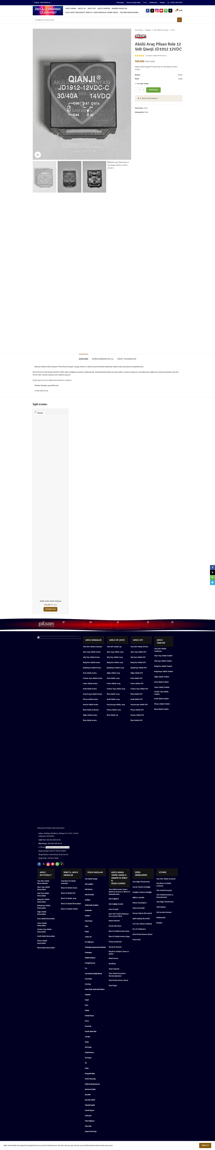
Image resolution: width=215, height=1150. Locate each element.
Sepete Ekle (153, 90)
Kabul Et (205, 1145)
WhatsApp (120, 3)
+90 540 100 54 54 (50, 843)
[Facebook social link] (148, 11)
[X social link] (152, 11)
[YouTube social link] (161, 11)
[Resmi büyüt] (38, 155)
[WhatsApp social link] (166, 11)
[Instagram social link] (157, 11)
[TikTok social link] (170, 11)
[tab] (83, 358)
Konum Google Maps (134, 3)
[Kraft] (73, 625)
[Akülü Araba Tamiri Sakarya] (50, 505)
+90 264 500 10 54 (50, 840)
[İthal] (100, 625)
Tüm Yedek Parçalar (161, 30)
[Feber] (155, 625)
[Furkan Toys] (128, 625)
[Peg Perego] (46, 625)
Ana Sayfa (138, 30)
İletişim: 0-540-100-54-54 (42, 3)
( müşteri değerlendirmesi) (155, 55)
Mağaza (148, 30)
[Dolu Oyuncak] (182, 625)
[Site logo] (48, 10)
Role (173, 30)
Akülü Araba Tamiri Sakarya (50, 601)
